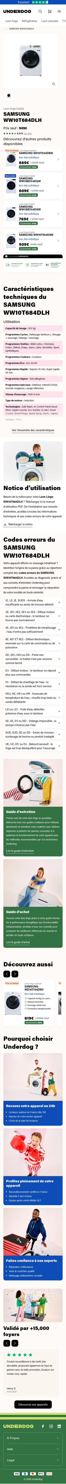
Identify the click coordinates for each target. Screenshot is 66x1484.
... (3, 29)
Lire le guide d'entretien (20, 851)
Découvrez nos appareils (33, 1405)
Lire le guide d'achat (18, 942)
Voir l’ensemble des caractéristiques (33, 430)
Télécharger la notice (20, 524)
